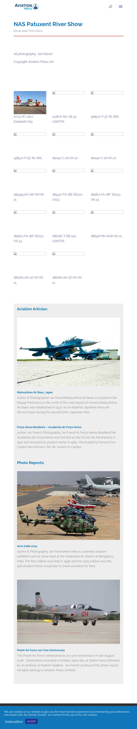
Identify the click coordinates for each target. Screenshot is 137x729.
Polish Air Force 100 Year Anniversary (41, 650)
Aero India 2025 (27, 546)
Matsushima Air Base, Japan (35, 392)
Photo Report (36, 31)
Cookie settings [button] (14, 721)
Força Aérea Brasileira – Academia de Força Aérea (49, 427)
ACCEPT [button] (31, 721)
